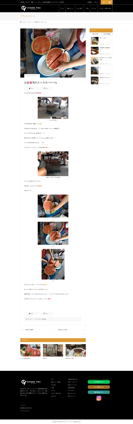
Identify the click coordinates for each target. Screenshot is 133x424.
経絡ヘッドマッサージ (72, 382)
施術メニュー (70, 8)
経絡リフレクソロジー (72, 384)
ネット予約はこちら (99, 387)
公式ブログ (53, 396)
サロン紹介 (79, 8)
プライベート (35, 75)
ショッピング (23, 405)
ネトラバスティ (71, 390)
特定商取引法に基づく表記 (25, 408)
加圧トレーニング (71, 396)
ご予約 (87, 8)
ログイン (96, 2)
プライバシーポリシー (25, 410)
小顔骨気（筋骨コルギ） (73, 379)
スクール (94, 8)
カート (107, 2)
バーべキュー (39, 319)
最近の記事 (95, 34)
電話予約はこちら (99, 392)
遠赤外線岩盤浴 (71, 387)
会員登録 (89, 2)
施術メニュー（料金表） (56, 382)
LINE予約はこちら (98, 381)
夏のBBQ (44, 319)
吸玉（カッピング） (72, 393)
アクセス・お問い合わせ (105, 8)
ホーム (62, 8)
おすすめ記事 (107, 34)
